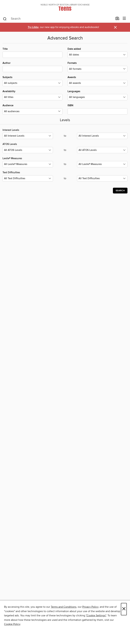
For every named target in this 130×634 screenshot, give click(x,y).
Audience (8, 105)
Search (120, 190)
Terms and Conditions (63, 607)
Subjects (7, 77)
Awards (72, 77)
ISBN (70, 105)
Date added (74, 49)
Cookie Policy (12, 624)
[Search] (5, 18)
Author (6, 63)
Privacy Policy (90, 607)
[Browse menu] (124, 18)
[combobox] (58, 19)
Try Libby (33, 27)
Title (5, 49)
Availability (9, 91)
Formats (72, 63)
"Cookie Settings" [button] (96, 615)
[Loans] (117, 19)
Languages (74, 91)
